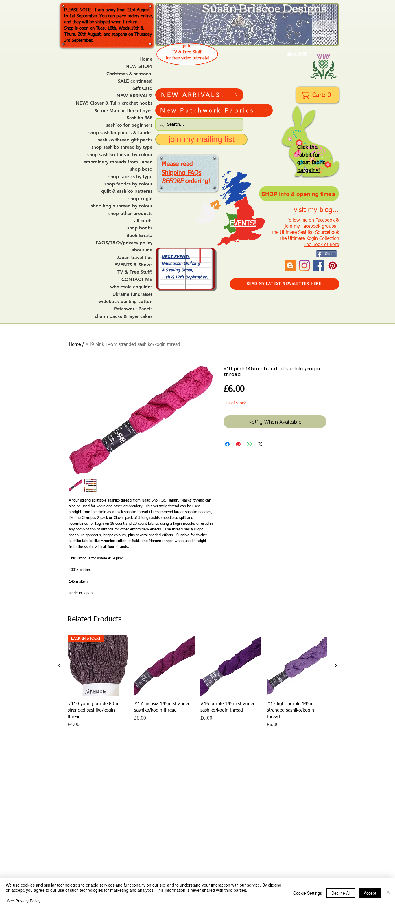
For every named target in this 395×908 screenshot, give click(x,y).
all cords (143, 221)
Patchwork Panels (133, 309)
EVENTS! (243, 223)
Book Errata (139, 235)
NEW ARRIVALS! (134, 96)
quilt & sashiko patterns (126, 191)
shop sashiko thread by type (121, 147)
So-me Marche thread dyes (123, 110)
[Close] (388, 892)
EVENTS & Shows (133, 265)
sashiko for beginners (129, 125)
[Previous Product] (59, 665)
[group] (197, 682)
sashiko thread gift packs (125, 140)
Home (145, 59)
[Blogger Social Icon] (290, 265)
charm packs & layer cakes (123, 316)
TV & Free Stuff (187, 52)
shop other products (130, 213)
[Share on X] (260, 444)
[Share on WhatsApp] (249, 444)
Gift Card (142, 88)
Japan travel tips (134, 257)
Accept (370, 893)
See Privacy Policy (23, 901)
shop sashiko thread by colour (119, 154)
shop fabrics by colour (128, 184)
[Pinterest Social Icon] (332, 265)
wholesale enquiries (131, 287)
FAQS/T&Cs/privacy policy (124, 243)
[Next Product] (335, 665)
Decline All (340, 893)
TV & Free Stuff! (134, 272)
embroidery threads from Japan (118, 162)
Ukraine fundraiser (132, 294)
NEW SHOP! (138, 66)
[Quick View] (164, 665)
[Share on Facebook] (227, 444)
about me (142, 250)
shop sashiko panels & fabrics (120, 132)
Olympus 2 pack (95, 518)
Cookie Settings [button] (307, 893)
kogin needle (183, 524)
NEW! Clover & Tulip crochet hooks (114, 103)
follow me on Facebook (311, 220)
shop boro (141, 169)
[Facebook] (318, 265)
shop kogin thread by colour (121, 206)
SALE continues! (135, 81)
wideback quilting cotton (125, 301)
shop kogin (140, 198)
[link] (318, 95)
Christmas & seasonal (129, 74)
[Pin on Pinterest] (238, 444)
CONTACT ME (136, 279)
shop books (139, 228)
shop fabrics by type (130, 176)
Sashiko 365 (139, 118)
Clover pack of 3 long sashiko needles (145, 518)
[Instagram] (304, 265)
